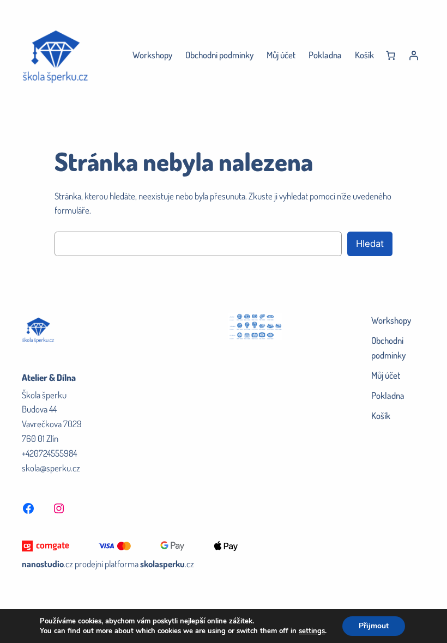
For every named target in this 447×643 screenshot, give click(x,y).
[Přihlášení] (413, 55)
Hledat (370, 243)
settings (312, 631)
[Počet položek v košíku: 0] (390, 55)
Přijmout (374, 626)
